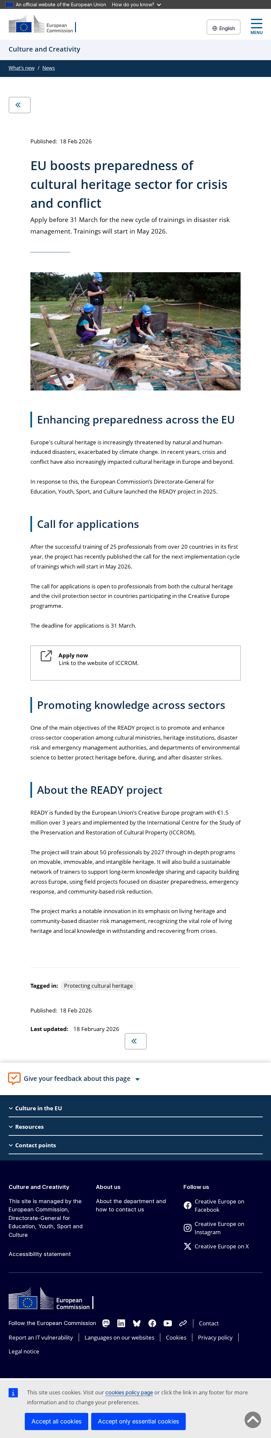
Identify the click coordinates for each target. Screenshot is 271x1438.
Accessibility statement (40, 1254)
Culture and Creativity (39, 1187)
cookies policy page (129, 1392)
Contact (209, 1323)
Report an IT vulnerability (41, 1337)
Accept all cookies (56, 1421)
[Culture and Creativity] (47, 24)
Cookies (176, 1337)
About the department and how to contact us (131, 1205)
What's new (22, 67)
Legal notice (24, 1351)
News (48, 67)
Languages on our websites (119, 1337)
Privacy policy (215, 1337)
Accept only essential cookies (138, 1421)
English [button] (227, 28)
